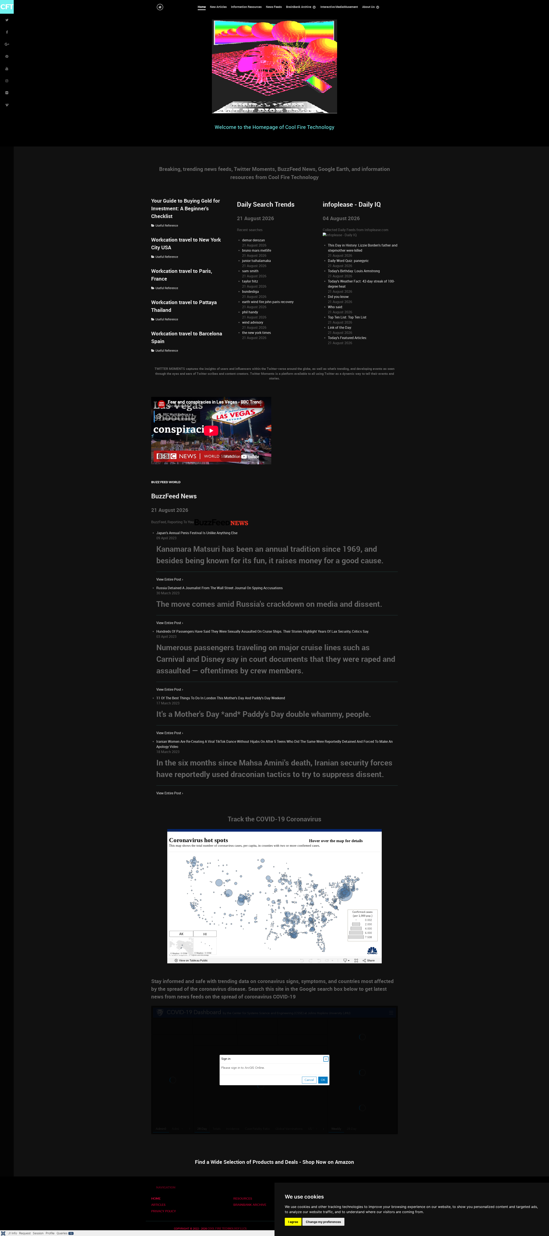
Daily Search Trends (265, 204)
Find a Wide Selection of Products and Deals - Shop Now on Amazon (274, 1162)
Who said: (335, 307)
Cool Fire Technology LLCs (227, 1228)
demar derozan (253, 240)
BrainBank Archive (249, 1205)
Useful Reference (166, 225)
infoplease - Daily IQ (352, 204)
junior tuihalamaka (256, 261)
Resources (242, 1198)
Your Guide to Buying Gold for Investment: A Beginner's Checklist (185, 208)
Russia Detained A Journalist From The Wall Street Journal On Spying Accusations (219, 588)
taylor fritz (250, 281)
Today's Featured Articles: (347, 338)
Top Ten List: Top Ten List (347, 317)
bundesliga (250, 292)
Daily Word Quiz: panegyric (348, 261)
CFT (7, 7)
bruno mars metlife (256, 250)
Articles (158, 1205)
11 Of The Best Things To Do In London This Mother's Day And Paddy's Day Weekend (220, 698)
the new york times (256, 333)
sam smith (250, 271)
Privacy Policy (163, 1211)
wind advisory (252, 322)
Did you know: (338, 297)
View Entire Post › (169, 579)
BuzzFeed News (174, 496)
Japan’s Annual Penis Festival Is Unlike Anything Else (196, 533)
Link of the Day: (340, 328)
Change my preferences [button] (323, 1222)
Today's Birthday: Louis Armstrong (354, 271)
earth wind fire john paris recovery (268, 302)
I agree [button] (293, 1222)
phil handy (250, 312)
